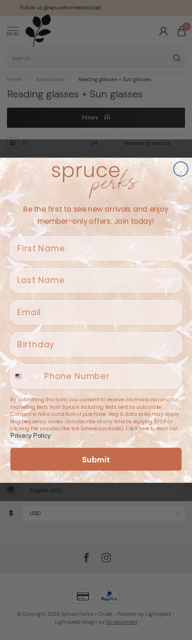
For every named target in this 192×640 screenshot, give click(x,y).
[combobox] (26, 376)
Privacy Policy (30, 435)
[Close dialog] (181, 169)
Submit (96, 459)
